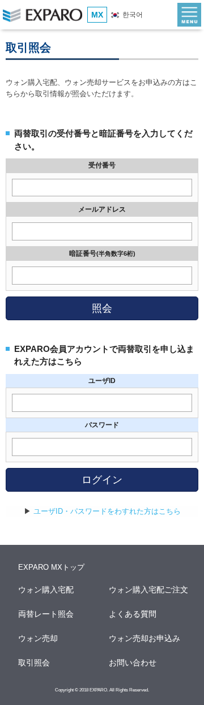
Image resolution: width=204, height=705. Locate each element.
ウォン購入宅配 (46, 589)
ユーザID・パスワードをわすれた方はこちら (107, 511)
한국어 (132, 15)
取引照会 (34, 662)
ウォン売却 (38, 638)
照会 (102, 308)
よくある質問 (133, 613)
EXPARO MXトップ (51, 567)
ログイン (102, 479)
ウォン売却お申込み (145, 638)
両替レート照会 (46, 613)
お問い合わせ (133, 662)
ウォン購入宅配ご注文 (149, 589)
